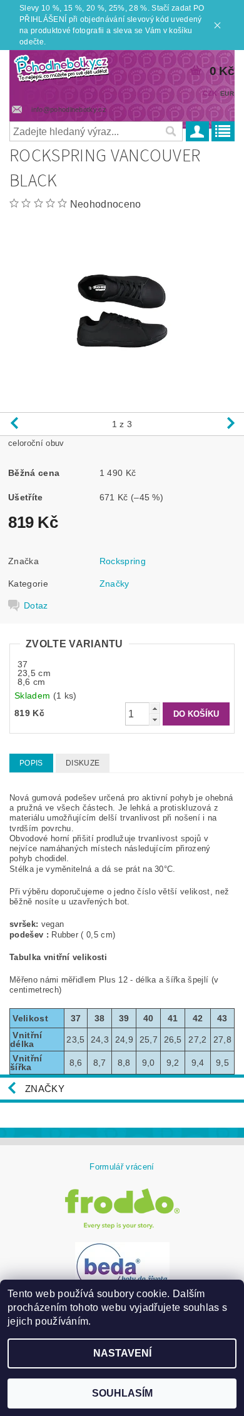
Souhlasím (122, 1393)
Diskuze (82, 763)
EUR (227, 93)
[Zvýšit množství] (154, 708)
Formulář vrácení (121, 1167)
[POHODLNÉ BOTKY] (61, 66)
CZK (210, 93)
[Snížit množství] (154, 720)
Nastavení (122, 1353)
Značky (114, 584)
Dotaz (36, 605)
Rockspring (122, 561)
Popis (31, 763)
